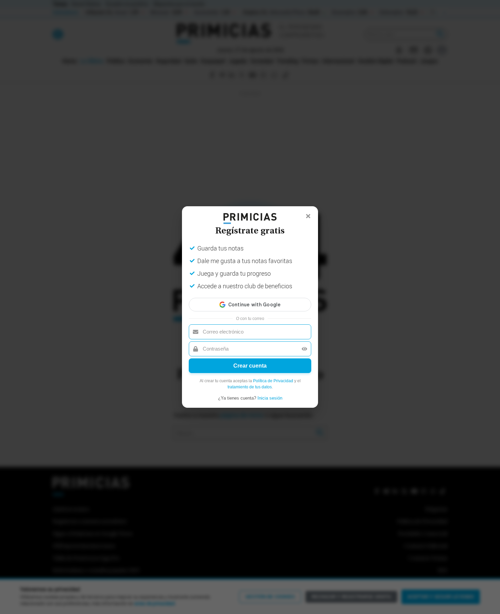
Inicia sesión (269, 398)
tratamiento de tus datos (250, 387)
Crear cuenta (250, 366)
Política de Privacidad (273, 380)
